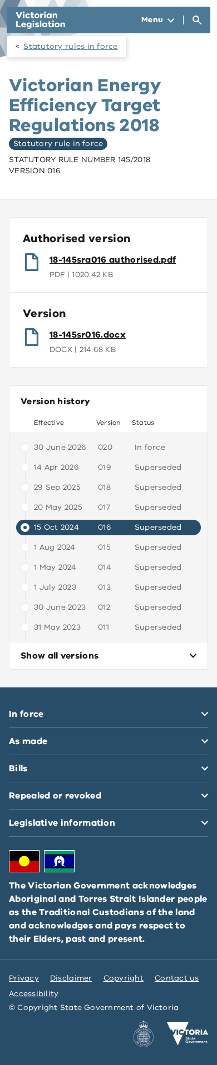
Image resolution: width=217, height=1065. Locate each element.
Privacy (24, 978)
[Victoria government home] (187, 1034)
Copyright (123, 978)
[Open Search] (197, 20)
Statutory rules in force (70, 46)
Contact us (177, 978)
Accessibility (34, 993)
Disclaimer (71, 978)
